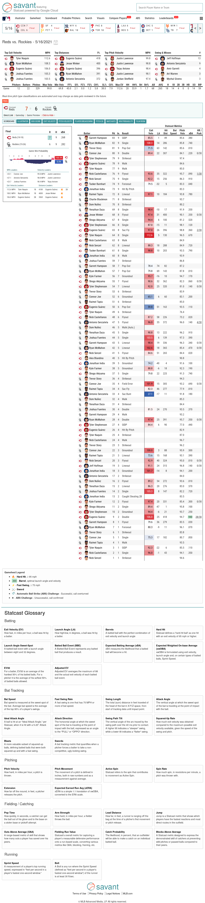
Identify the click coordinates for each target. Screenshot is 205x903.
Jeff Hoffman (173, 58)
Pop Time (9, 812)
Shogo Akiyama (97, 219)
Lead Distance (113, 812)
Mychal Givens (174, 78)
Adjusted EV (62, 667)
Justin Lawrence (124, 58)
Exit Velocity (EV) (13, 629)
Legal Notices (113, 893)
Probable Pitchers (71, 18)
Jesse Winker (73, 63)
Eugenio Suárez (24, 68)
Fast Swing (23, 585)
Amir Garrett (173, 68)
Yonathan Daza (97, 209)
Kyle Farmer (95, 276)
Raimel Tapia (96, 194)
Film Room (140, 121)
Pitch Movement (64, 768)
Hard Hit (21, 576)
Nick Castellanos (98, 173)
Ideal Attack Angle (14, 718)
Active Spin (112, 768)
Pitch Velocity (11, 768)
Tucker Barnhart (97, 184)
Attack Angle (163, 699)
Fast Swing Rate (64, 699)
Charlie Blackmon (98, 199)
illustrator (20, 18)
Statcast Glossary (24, 612)
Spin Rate (161, 768)
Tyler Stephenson (98, 158)
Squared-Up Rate (165, 718)
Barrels (110, 629)
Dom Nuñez (95, 204)
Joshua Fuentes (24, 73)
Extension (9, 788)
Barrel (22, 580)
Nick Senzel (95, 178)
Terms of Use (80, 893)
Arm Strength (62, 812)
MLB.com (128, 893)
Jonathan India (97, 189)
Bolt (57, 863)
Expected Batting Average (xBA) (123, 645)
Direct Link (8, 115)
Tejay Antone (123, 68)
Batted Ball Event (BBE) (68, 645)
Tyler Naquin (22, 58)
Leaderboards (168, 18)
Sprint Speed (11, 863)
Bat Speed (10, 699)
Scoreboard (51, 18)
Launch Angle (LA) (65, 629)
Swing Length (113, 699)
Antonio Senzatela (75, 78)
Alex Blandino (96, 358)
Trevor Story (95, 148)
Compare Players (118, 18)
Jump (159, 812)
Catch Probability (115, 831)
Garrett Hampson (98, 137)
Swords (59, 740)
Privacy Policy (96, 893)
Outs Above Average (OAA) (19, 831)
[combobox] (169, 7)
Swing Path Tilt (114, 718)
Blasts (7, 740)
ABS (138, 18)
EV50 (7, 667)
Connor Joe (95, 153)
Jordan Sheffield (124, 78)
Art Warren (172, 73)
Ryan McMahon (24, 63)
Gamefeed (35, 18)
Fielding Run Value (65, 831)
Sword (20, 589)
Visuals (100, 18)
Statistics (149, 18)
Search (88, 18)
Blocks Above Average (168, 831)
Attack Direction (64, 718)
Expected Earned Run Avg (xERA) (73, 788)
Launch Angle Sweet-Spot (18, 645)
